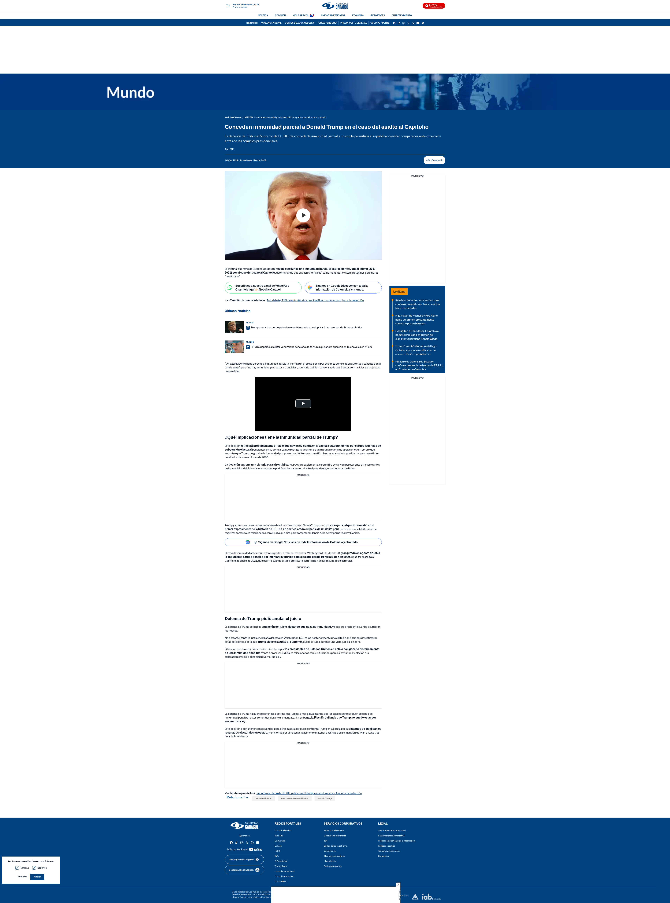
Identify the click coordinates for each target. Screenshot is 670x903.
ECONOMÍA (358, 15)
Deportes (42, 867)
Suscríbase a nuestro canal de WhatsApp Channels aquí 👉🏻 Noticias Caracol (262, 287)
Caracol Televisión (283, 830)
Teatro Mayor (281, 866)
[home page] (335, 5)
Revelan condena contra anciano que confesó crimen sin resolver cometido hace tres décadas (417, 304)
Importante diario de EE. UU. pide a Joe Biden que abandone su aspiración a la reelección (309, 793)
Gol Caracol (280, 840)
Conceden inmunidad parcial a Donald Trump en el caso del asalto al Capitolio (291, 117)
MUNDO (249, 117)
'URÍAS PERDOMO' (327, 22)
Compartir (434, 160)
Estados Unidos (263, 798)
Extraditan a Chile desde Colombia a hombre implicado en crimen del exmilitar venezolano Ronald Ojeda (417, 334)
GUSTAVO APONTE (379, 22)
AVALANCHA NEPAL (271, 22)
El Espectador (281, 861)
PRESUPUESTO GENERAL (353, 22)
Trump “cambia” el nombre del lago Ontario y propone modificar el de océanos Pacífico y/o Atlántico (415, 350)
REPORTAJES (378, 15)
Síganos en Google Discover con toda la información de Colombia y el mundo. (341, 287)
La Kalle (278, 845)
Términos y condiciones (389, 851)
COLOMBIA (280, 15)
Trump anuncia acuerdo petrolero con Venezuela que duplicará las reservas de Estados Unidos (307, 327)
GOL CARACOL (301, 15)
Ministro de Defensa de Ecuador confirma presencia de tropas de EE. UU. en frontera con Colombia (419, 365)
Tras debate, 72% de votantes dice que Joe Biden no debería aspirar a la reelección (315, 300)
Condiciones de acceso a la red (392, 830)
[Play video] (303, 215)
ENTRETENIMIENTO (402, 15)
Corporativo (383, 856)
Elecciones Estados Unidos (294, 798)
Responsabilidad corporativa (391, 835)
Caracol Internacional (285, 871)
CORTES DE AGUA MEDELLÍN (300, 22)
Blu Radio (279, 835)
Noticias (25, 867)
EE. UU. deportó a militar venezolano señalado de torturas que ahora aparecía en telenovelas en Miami (312, 346)
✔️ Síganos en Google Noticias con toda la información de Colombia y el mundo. (306, 542)
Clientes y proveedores (334, 856)
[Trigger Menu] (228, 6)
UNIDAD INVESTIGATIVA (333, 15)
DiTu (277, 856)
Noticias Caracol (233, 117)
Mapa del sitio (330, 861)
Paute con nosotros (332, 866)
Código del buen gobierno (335, 845)
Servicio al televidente (334, 830)
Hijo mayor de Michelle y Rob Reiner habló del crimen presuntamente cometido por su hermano (417, 319)
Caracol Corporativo (284, 876)
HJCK (277, 851)
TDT (326, 840)
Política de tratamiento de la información (396, 840)
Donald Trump (325, 798)
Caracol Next (280, 881)
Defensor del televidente (335, 835)
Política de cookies (386, 845)
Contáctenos (330, 851)
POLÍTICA (263, 15)
